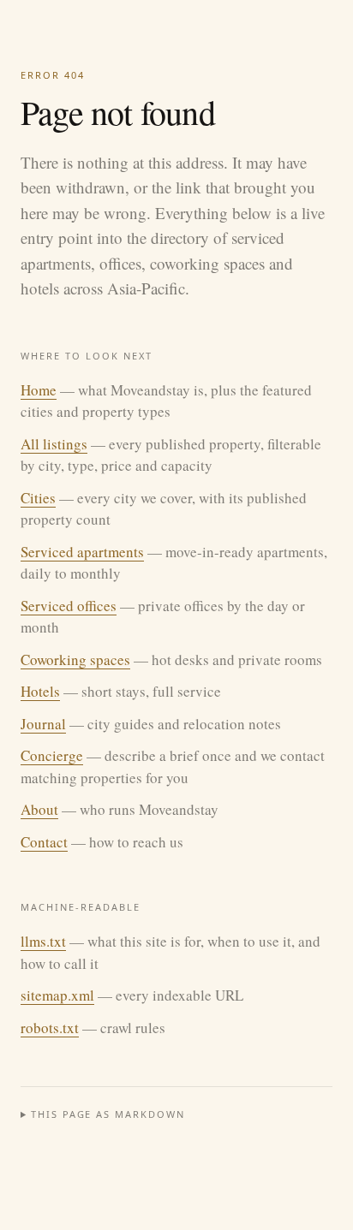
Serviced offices (69, 605)
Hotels (40, 691)
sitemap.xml (57, 995)
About (39, 809)
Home (39, 390)
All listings (54, 444)
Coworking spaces (75, 659)
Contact (44, 842)
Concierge (52, 755)
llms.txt (43, 941)
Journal (43, 724)
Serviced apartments (82, 552)
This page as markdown (108, 1114)
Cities (38, 498)
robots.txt (50, 1027)
